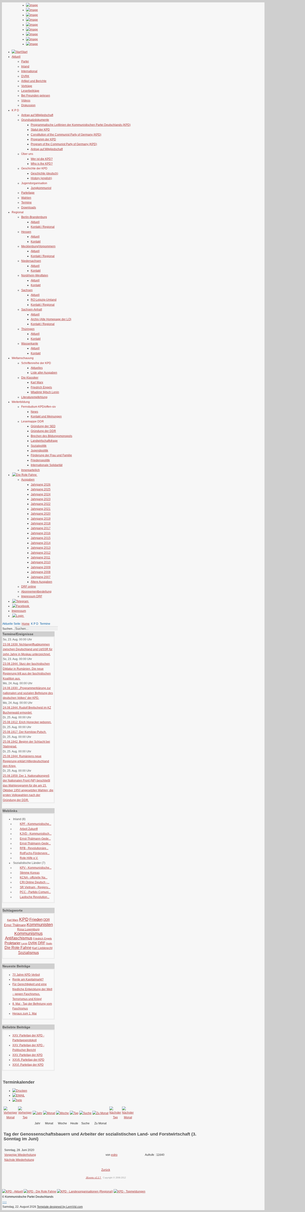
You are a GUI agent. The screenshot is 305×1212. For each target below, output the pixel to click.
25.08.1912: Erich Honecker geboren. (27, 722)
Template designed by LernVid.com (60, 1206)
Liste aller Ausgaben (44, 372)
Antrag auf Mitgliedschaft (37, 115)
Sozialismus (28, 953)
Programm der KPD (43, 139)
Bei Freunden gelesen (35, 95)
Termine (26, 202)
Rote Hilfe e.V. (29, 858)
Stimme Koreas (30, 872)
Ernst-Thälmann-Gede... (35, 838)
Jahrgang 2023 (41, 499)
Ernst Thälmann (15, 925)
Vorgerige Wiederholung (20, 1154)
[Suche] (85, 1113)
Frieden (36, 919)
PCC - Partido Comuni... (35, 892)
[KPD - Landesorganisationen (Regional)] (85, 1191)
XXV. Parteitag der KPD (27, 1055)
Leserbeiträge (30, 90)
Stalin (49, 943)
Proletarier (12, 943)
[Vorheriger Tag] (25, 1117)
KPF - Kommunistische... (35, 824)
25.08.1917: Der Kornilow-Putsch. (24, 732)
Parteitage (28, 192)
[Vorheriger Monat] (10, 1117)
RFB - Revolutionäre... (34, 848)
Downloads (28, 207)
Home (26, 623)
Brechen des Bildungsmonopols (51, 436)
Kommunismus (28, 933)
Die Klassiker (29, 377)
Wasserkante (29, 343)
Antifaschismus (18, 938)
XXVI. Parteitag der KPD (28, 1064)
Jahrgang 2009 (41, 567)
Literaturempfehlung (34, 397)
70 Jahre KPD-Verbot (26, 974)
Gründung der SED (43, 426)
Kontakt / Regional (43, 226)
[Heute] (74, 1113)
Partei (25, 61)
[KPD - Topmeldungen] (129, 1191)
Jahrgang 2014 (41, 543)
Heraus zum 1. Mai (24, 1013)
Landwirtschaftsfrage (44, 440)
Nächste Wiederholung (19, 1159)
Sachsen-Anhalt (31, 309)
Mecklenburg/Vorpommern (38, 246)
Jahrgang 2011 (40, 557)
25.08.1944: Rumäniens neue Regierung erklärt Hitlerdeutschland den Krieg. (26, 761)
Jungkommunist (41, 188)
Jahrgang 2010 (41, 562)
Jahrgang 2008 (41, 572)
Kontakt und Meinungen (46, 416)
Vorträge (26, 86)
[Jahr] (37, 1113)
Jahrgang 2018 (41, 523)
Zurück (105, 1169)
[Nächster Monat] (128, 1117)
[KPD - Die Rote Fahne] (40, 1191)
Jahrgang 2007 (41, 577)
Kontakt (36, 241)
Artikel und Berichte (33, 81)
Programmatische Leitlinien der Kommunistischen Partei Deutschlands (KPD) (81, 125)
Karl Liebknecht (42, 948)
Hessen (26, 231)
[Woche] (62, 1113)
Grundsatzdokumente (35, 120)
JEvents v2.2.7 (94, 1178)
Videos (25, 100)
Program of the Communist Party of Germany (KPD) (64, 144)
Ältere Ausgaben (41, 581)
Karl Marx (37, 382)
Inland (25, 66)
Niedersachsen (31, 261)
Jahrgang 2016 (41, 533)
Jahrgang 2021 (41, 509)
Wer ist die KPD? (42, 159)
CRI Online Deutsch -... (34, 882)
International (29, 71)
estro (114, 1154)
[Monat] (49, 1113)
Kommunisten (40, 924)
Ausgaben (28, 479)
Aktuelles (37, 368)
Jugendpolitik (39, 450)
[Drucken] (19, 1090)
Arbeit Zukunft (29, 829)
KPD (24, 919)
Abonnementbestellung (36, 591)
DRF (41, 943)
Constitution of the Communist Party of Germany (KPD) (66, 134)
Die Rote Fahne (18, 948)
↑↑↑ (4, 1202)
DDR (46, 920)
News (34, 411)
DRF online (28, 586)
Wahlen (26, 197)
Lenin (24, 943)
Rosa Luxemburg (28, 929)
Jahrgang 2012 (41, 552)
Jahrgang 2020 (41, 513)
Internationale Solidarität (46, 465)
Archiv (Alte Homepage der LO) (51, 319)
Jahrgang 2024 (41, 494)
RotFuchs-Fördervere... (35, 853)
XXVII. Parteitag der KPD (28, 1059)
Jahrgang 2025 (41, 489)
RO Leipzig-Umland (43, 299)
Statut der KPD (40, 129)
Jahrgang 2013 (41, 547)
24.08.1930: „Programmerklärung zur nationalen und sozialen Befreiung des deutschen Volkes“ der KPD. (28, 693)
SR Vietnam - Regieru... (35, 887)
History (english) (41, 178)
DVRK (25, 76)
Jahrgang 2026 (41, 484)
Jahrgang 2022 (41, 504)
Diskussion (28, 105)
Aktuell (35, 222)
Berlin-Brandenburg (34, 217)
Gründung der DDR (43, 431)
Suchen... (8, 628)
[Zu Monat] (100, 1113)
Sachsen (27, 290)
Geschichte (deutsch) (44, 173)
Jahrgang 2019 (41, 518)
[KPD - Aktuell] (12, 1191)
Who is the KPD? (42, 163)
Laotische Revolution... (34, 897)
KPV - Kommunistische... (35, 867)
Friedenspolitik (40, 460)
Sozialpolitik (38, 445)
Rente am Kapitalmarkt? (28, 979)
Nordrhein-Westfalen (34, 275)
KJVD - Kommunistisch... (35, 833)
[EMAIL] (18, 1095)
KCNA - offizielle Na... (33, 877)
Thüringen (28, 329)
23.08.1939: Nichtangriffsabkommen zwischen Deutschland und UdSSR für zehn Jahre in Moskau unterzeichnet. (27, 649)
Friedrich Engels (41, 387)
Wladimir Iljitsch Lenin (45, 392)
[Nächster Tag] (115, 1117)
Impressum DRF (31, 596)
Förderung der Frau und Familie (51, 455)
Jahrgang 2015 (41, 538)
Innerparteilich (30, 470)
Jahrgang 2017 (41, 528)
